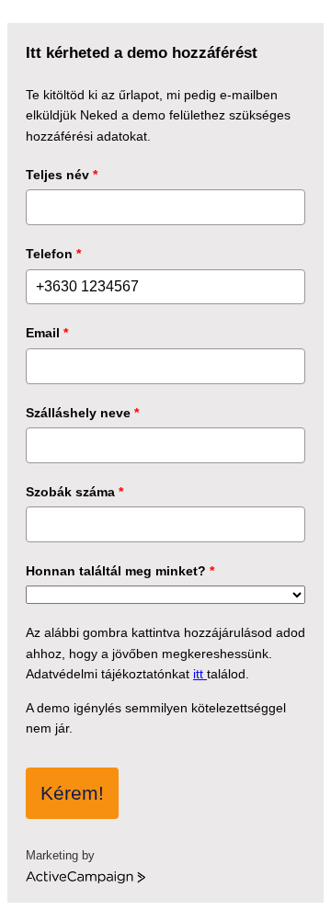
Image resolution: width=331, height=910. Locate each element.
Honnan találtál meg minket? (120, 570)
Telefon (53, 253)
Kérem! (72, 792)
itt (200, 673)
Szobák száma (74, 491)
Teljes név (61, 174)
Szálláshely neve (82, 412)
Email (47, 332)
